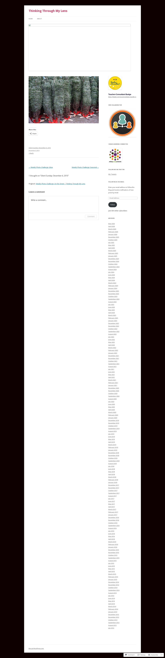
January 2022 (112, 353)
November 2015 (113, 553)
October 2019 (112, 426)
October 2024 (112, 264)
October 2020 (112, 393)
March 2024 (112, 283)
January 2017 (112, 515)
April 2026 (111, 226)
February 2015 (113, 577)
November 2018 (113, 455)
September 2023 (113, 299)
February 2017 (113, 512)
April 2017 (111, 507)
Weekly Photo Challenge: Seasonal (85, 167)
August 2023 (112, 302)
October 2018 (112, 458)
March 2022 (112, 348)
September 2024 (113, 267)
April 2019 (111, 442)
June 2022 (111, 340)
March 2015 (112, 574)
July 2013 (111, 628)
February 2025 (113, 253)
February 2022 (113, 350)
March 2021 (112, 380)
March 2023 (112, 315)
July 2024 (111, 272)
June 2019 (111, 437)
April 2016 (111, 539)
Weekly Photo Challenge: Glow (41, 167)
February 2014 (113, 609)
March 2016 (112, 542)
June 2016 (111, 534)
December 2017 (113, 485)
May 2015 (111, 569)
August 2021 (112, 367)
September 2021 (113, 364)
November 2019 (113, 423)
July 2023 (111, 305)
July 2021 (111, 369)
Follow (112, 205)
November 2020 (113, 391)
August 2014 (112, 593)
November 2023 (113, 294)
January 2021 (112, 385)
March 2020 (112, 412)
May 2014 (111, 601)
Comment (91, 216)
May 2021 (111, 375)
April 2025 (111, 248)
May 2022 (111, 342)
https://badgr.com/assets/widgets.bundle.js (122, 97)
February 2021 (113, 383)
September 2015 (113, 558)
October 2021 (112, 361)
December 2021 (113, 356)
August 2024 (112, 269)
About (39, 19)
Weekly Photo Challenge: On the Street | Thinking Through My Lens (60, 184)
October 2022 (112, 329)
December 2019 (113, 420)
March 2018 (112, 477)
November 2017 (113, 488)
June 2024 (111, 275)
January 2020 (112, 418)
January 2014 (112, 612)
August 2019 (112, 431)
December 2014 (113, 582)
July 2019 (111, 434)
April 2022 (111, 345)
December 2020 (113, 388)
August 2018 (112, 464)
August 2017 (112, 496)
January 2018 (112, 482)
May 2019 (111, 439)
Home (31, 19)
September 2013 (113, 623)
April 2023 (111, 313)
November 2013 (113, 617)
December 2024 (113, 259)
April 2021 (111, 377)
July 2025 (111, 242)
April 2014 (111, 604)
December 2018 (113, 453)
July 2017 (111, 499)
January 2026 (112, 234)
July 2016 (111, 531)
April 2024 (111, 280)
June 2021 (111, 372)
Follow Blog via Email (116, 182)
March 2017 (112, 509)
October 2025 (112, 240)
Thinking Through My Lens (48, 11)
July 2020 (111, 402)
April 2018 (111, 474)
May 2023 (111, 310)
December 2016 (113, 517)
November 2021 (113, 358)
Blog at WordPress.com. (36, 648)
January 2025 (112, 256)
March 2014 (112, 606)
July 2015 (111, 563)
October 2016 (112, 523)
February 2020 (113, 415)
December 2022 (113, 323)
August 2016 (112, 528)
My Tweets (112, 174)
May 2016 (111, 536)
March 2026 (112, 229)
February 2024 (113, 286)
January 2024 (112, 288)
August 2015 (112, 561)
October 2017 (112, 491)
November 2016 (113, 520)
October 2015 (112, 555)
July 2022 (111, 337)
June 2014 (111, 598)
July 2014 (111, 596)
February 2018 (113, 480)
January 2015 (112, 579)
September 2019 (113, 429)
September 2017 (113, 493)
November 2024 (113, 261)
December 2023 (113, 291)
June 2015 (111, 566)
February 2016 (113, 544)
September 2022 (113, 331)
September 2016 (113, 526)
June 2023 (111, 307)
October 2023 (112, 296)
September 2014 (113, 590)
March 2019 (112, 445)
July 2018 (111, 466)
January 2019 (112, 450)
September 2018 (113, 461)
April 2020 (111, 410)
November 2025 (113, 237)
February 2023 (113, 318)
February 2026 (113, 232)
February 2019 (113, 447)
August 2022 (112, 334)
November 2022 (113, 326)
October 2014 (112, 588)
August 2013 (112, 625)
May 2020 (111, 407)
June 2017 (111, 501)
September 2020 (113, 396)
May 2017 (111, 504)
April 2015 (111, 571)
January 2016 (112, 547)
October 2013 (112, 620)
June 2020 (111, 404)
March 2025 (112, 251)
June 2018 (111, 469)
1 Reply (31, 153)
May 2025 (111, 245)
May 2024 (111, 278)
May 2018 (111, 472)
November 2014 (113, 585)
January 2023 (112, 321)
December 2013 (113, 615)
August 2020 (112, 399)
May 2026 (111, 224)
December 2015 (113, 550)
